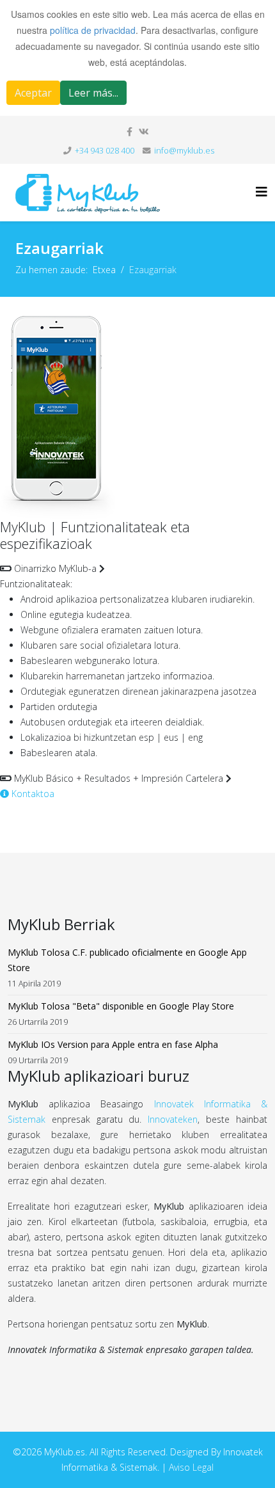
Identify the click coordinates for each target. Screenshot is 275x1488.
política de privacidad (93, 30)
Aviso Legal (191, 1467)
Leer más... (93, 93)
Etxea (104, 270)
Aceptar (33, 93)
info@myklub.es (184, 150)
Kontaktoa (31, 794)
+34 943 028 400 (104, 150)
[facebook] (129, 131)
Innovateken (173, 1119)
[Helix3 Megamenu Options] (261, 191)
